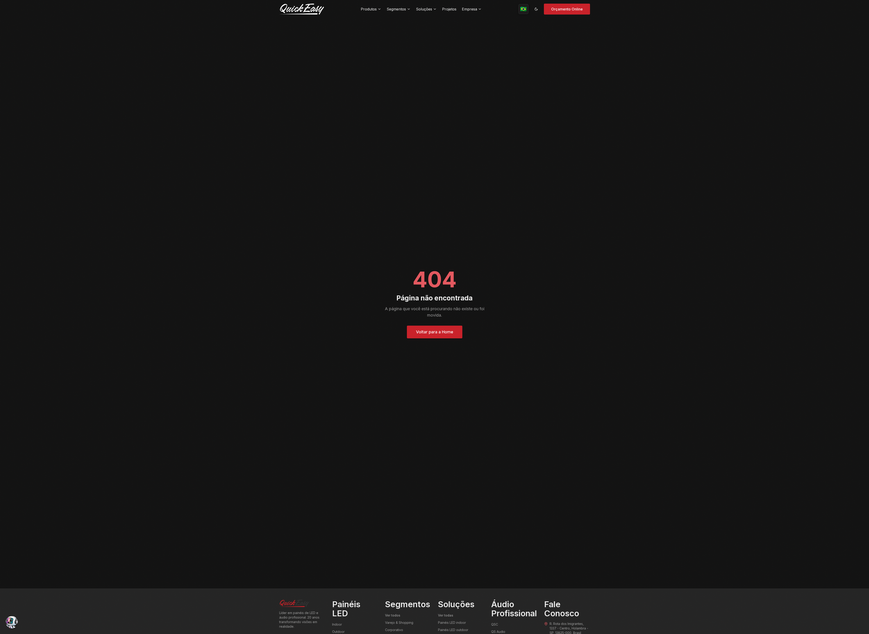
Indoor (337, 624)
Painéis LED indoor (452, 622)
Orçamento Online (567, 9)
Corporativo (394, 630)
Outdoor (338, 632)
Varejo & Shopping (399, 622)
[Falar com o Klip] (11, 622)
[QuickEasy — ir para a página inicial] (301, 9)
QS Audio (498, 632)
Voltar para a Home (434, 331)
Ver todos (392, 615)
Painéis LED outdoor (453, 630)
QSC (494, 624)
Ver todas (445, 615)
